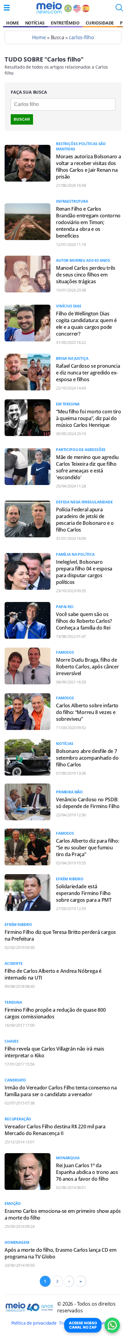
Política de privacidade (34, 1323)
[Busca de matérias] (119, 9)
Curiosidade (100, 23)
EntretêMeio (65, 23)
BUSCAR (22, 119)
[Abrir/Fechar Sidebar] (6, 7)
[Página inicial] (49, 8)
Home (12, 23)
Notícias (35, 23)
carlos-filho (81, 37)
